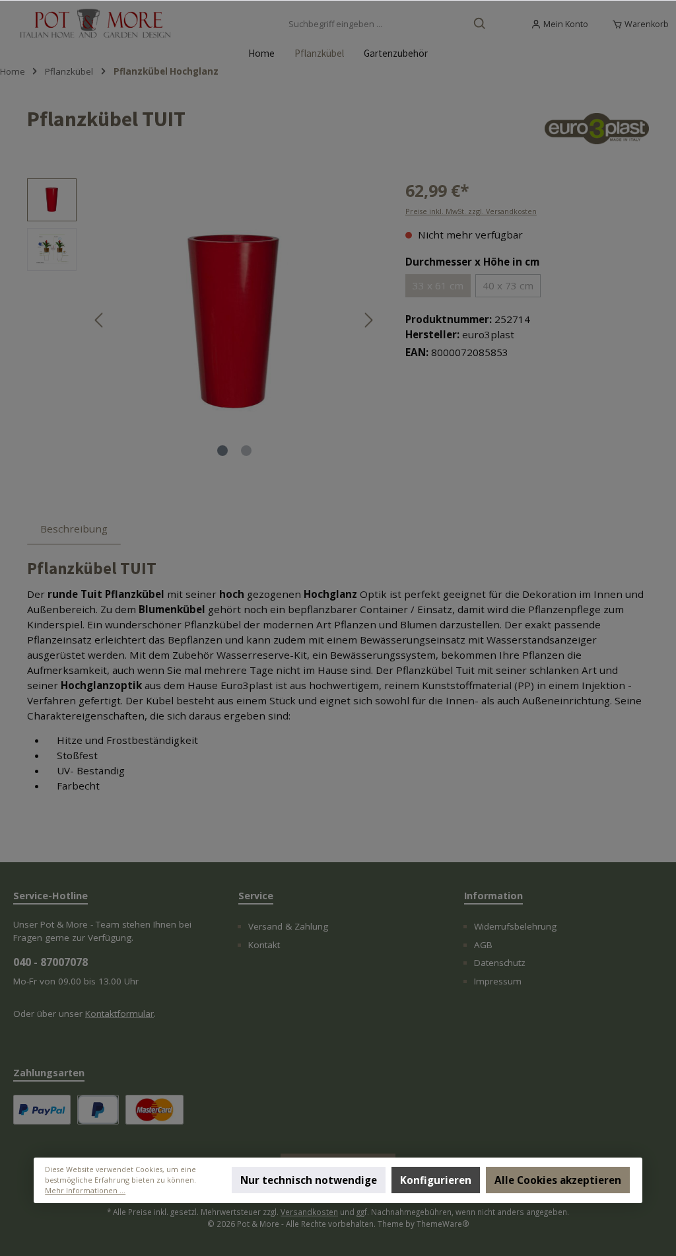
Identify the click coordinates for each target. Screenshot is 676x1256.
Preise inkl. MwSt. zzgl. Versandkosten (471, 211)
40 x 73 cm (508, 285)
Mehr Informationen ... (85, 1191)
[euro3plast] (597, 129)
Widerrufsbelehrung (515, 926)
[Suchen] (480, 24)
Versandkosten (309, 1211)
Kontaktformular (119, 1013)
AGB (483, 945)
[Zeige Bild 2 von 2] (246, 450)
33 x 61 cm (438, 285)
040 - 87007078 (50, 962)
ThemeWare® (443, 1223)
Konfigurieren (435, 1180)
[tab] (74, 528)
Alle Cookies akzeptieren (558, 1180)
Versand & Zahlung (288, 926)
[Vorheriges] (100, 320)
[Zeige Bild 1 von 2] (222, 450)
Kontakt (264, 945)
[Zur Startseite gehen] (95, 25)
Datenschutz (499, 963)
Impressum (498, 981)
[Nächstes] (368, 320)
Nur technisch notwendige (308, 1180)
